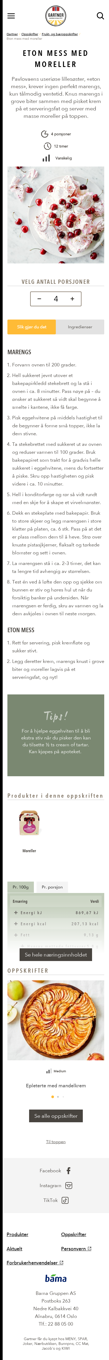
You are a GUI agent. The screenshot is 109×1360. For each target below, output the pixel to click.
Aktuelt (14, 1249)
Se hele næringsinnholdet (56, 954)
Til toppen (56, 1141)
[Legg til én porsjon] (73, 299)
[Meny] (11, 16)
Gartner (12, 34)
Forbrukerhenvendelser (32, 1263)
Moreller (29, 850)
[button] (52, 1097)
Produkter (17, 1234)
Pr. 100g (21, 887)
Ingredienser (80, 326)
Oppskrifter (29, 34)
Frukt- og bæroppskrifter (60, 34)
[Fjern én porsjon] (38, 299)
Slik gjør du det (31, 326)
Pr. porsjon (52, 887)
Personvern (73, 1249)
